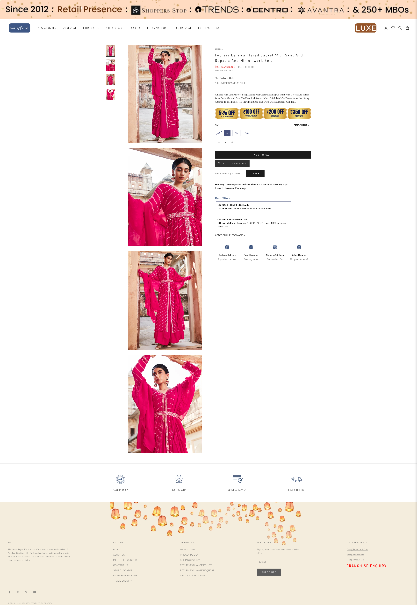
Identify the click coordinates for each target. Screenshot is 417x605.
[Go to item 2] (110, 65)
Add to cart (263, 154)
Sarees (136, 28)
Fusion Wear (183, 28)
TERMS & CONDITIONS (192, 575)
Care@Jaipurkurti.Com (357, 549)
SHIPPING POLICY (190, 560)
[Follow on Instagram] (18, 592)
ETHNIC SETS (91, 28)
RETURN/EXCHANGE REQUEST (197, 570)
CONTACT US (120, 565)
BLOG (116, 549)
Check (255, 173)
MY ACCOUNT (187, 549)
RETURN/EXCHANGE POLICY (196, 565)
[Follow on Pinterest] (26, 592)
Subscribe (269, 572)
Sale (219, 28)
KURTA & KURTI (115, 28)
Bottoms (204, 28)
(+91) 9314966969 (355, 554)
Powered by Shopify (41, 603)
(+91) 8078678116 (355, 559)
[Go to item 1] (110, 51)
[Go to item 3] (110, 80)
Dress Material (157, 28)
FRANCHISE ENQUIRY (125, 575)
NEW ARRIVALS (47, 28)
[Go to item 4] (110, 94)
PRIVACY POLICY (189, 554)
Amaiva (219, 49)
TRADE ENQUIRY (122, 580)
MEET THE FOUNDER (125, 560)
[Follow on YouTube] (34, 592)
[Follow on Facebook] (9, 592)
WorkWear (70, 28)
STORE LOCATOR (123, 570)
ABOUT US (119, 554)
